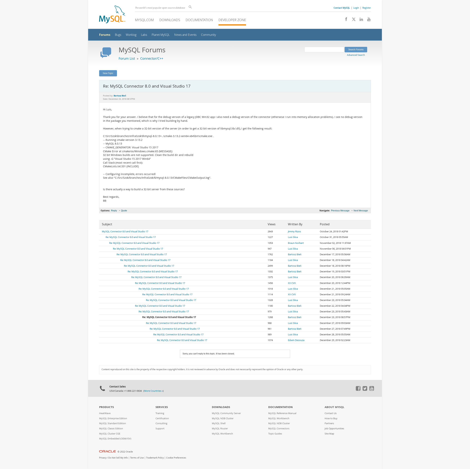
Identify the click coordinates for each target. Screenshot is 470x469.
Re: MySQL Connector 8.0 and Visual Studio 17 (131, 237)
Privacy (102, 457)
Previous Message (340, 210)
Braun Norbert (296, 243)
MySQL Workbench (222, 433)
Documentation (199, 20)
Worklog (131, 35)
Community (208, 35)
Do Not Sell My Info (118, 457)
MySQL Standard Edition (112, 423)
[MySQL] (112, 15)
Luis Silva (293, 237)
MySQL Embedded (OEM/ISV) (115, 438)
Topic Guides (275, 433)
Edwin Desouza (296, 340)
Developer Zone (232, 20)
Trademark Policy (155, 457)
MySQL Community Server (226, 413)
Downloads (169, 20)
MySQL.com (144, 20)
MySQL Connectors (278, 428)
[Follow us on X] (352, 20)
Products (106, 407)
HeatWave (105, 413)
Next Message (361, 210)
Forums (104, 35)
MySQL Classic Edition (111, 428)
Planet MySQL (161, 35)
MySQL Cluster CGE (109, 433)
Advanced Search (356, 54)
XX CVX (292, 283)
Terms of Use (137, 457)
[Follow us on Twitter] (365, 390)
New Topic (108, 73)
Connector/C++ (151, 58)
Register (366, 7)
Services (162, 407)
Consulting (161, 423)
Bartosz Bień (294, 254)
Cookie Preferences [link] (176, 457)
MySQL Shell (218, 423)
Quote (124, 210)
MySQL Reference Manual (282, 413)
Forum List (127, 58)
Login (356, 7)
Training (160, 413)
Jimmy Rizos (294, 231)
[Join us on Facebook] (344, 20)
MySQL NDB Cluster (223, 418)
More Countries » (153, 390)
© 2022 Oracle (125, 451)
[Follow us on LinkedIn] (360, 20)
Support (160, 428)
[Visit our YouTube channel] (367, 20)
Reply (114, 210)
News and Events (185, 35)
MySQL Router (220, 428)
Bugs (118, 35)
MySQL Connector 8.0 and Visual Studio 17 (125, 231)
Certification (162, 418)
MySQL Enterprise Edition (113, 418)
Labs (144, 35)
